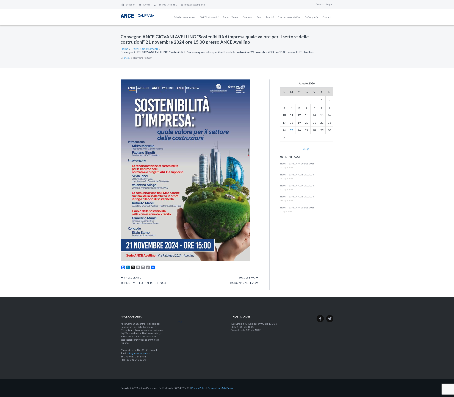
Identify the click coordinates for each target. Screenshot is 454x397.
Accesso (320, 4)
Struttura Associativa (289, 17)
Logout (329, 4)
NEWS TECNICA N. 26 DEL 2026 (297, 196)
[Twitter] (329, 318)
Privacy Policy (198, 388)
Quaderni (247, 17)
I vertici (270, 17)
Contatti (326, 17)
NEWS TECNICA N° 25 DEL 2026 (297, 207)
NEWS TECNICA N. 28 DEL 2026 (297, 174)
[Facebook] (320, 318)
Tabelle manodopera (184, 17)
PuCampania (311, 17)
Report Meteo (230, 17)
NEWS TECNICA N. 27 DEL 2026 (297, 185)
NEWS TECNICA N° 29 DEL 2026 (297, 163)
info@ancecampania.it (139, 353)
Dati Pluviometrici (209, 17)
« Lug (306, 148)
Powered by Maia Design (221, 388)
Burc (259, 17)
